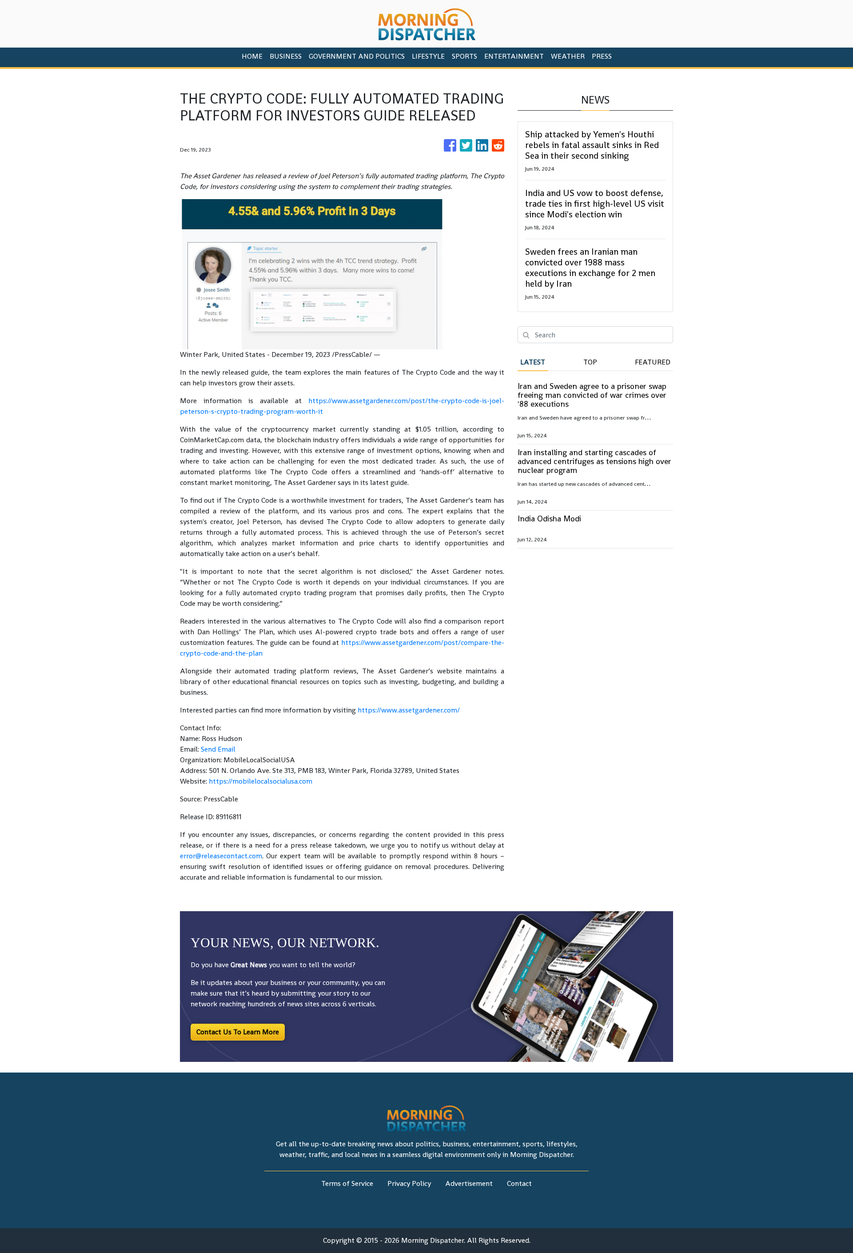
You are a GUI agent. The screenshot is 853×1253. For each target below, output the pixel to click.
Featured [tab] (652, 362)
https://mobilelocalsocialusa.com (260, 781)
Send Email (218, 749)
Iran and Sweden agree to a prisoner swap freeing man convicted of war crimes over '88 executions (592, 395)
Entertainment (514, 56)
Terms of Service (347, 1183)
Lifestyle (428, 56)
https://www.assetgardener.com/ (409, 710)
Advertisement (469, 1183)
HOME (252, 56)
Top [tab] (590, 362)
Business (286, 56)
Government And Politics (357, 56)
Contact (519, 1183)
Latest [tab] (532, 362)
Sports (464, 56)
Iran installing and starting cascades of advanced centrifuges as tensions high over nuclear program (594, 461)
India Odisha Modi (549, 518)
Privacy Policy (409, 1183)
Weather (568, 56)
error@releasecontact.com (221, 856)
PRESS (602, 56)
